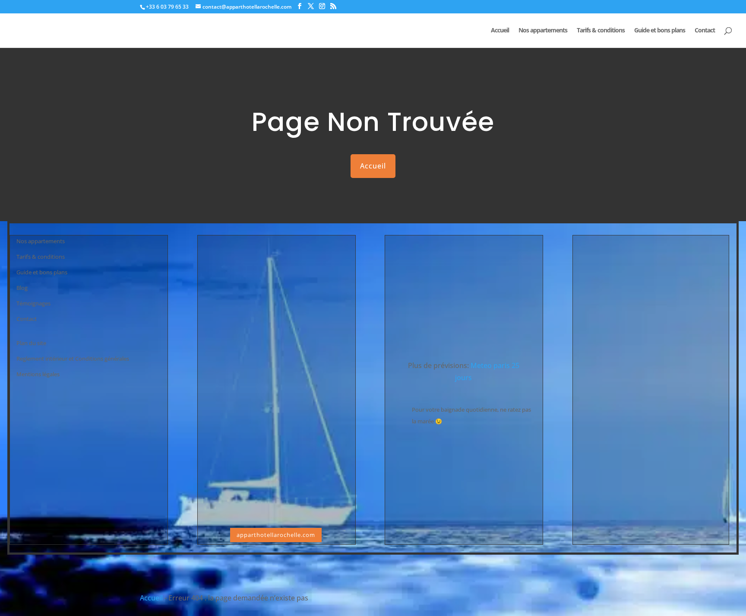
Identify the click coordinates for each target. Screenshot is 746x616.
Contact (705, 30)
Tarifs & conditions (601, 30)
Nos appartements (542, 30)
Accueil (500, 30)
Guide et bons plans (659, 30)
